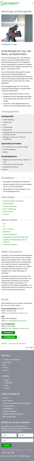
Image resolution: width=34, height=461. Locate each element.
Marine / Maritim (8, 211)
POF (4, 224)
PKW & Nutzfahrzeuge (9, 209)
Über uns (5, 370)
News (4, 365)
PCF (4, 226)
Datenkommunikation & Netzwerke (13, 201)
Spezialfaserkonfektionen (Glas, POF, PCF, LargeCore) (15, 241)
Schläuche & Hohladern (10, 244)
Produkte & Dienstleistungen (11, 359)
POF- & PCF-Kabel (8, 229)
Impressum (4, 456)
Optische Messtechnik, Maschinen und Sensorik (17, 403)
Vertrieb (5, 367)
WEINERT (4, 343)
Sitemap (6, 388)
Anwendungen (7, 362)
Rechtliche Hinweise (24, 456)
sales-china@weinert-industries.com (16, 321)
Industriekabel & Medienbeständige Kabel (15, 237)
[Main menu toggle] (32, 3)
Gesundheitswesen (8, 406)
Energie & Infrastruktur (10, 206)
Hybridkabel (7, 232)
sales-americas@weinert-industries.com (17, 328)
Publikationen (8, 383)
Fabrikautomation (8, 204)
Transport (6, 214)
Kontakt (6, 380)
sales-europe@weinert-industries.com (16, 313)
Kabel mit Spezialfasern (10, 234)
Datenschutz (12, 456)
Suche (6, 385)
